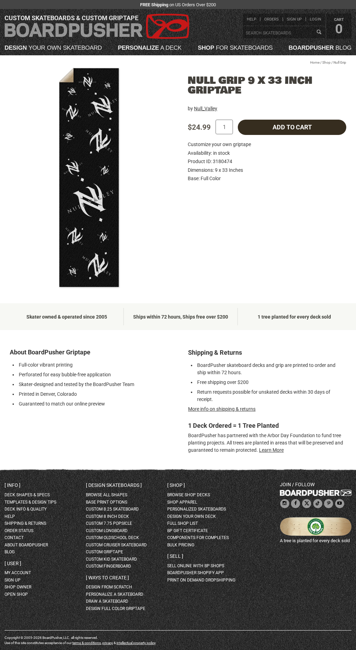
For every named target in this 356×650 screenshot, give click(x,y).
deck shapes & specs (27, 494)
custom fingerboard (108, 566)
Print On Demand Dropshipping (201, 580)
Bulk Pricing (180, 545)
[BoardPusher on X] (306, 503)
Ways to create (107, 577)
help (251, 19)
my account (18, 572)
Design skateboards (113, 485)
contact (14, 537)
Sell (175, 556)
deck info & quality (26, 509)
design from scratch (109, 587)
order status (19, 530)
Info (12, 485)
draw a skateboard (107, 601)
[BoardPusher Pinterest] (328, 503)
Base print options (106, 502)
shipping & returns (25, 523)
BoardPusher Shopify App (195, 572)
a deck (149, 48)
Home (314, 62)
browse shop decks (188, 494)
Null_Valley (205, 108)
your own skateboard (53, 48)
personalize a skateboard (114, 594)
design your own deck (191, 516)
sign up (294, 19)
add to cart (292, 127)
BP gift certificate (187, 530)
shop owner (18, 587)
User (13, 563)
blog (320, 48)
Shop (326, 62)
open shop (16, 594)
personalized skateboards (196, 509)
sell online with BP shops (195, 565)
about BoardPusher (26, 545)
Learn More (271, 450)
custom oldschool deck (112, 537)
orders (271, 19)
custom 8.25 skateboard (112, 509)
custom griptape (104, 551)
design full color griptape (115, 608)
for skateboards (235, 48)
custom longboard (107, 530)
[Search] (319, 32)
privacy (107, 643)
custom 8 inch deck (107, 516)
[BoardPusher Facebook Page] (295, 503)
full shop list (182, 523)
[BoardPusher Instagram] (284, 503)
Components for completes (198, 537)
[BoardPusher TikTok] (317, 503)
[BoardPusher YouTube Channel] (339, 503)
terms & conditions (86, 643)
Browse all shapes (106, 494)
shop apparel (182, 502)
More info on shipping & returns (222, 409)
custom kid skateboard (111, 559)
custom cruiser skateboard (116, 545)
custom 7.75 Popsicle (109, 523)
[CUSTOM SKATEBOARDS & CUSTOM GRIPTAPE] (97, 37)
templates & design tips (30, 502)
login (315, 19)
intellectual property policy (135, 643)
